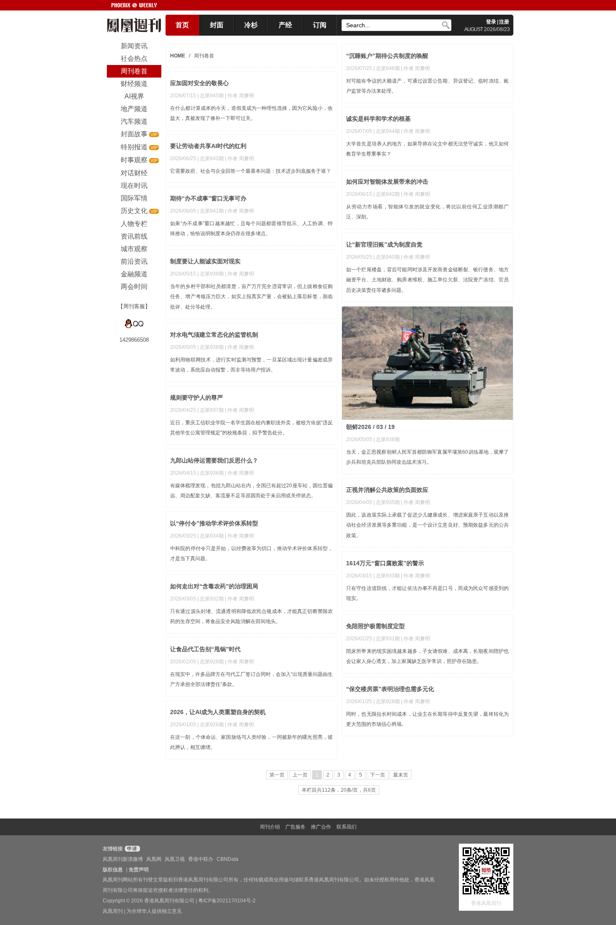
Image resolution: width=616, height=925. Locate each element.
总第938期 (388, 439)
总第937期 (212, 410)
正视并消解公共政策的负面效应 (387, 489)
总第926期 (212, 725)
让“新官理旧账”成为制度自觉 (384, 244)
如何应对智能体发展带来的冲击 (387, 181)
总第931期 (388, 639)
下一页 (377, 775)
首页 (182, 25)
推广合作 (321, 827)
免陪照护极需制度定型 (375, 626)
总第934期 (212, 536)
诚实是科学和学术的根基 (378, 118)
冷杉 (251, 25)
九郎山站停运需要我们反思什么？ (214, 460)
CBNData (227, 859)
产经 (285, 25)
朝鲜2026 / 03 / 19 (370, 427)
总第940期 (388, 257)
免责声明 (139, 870)
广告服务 (295, 827)
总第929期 (212, 662)
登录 (491, 22)
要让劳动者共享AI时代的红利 (208, 146)
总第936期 (212, 473)
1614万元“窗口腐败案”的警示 (385, 563)
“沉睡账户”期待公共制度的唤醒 (387, 55)
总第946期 (388, 68)
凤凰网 (153, 859)
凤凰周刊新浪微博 (123, 859)
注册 (504, 22)
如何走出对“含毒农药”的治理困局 (214, 586)
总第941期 (212, 211)
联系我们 (346, 827)
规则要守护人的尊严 (196, 397)
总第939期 (212, 274)
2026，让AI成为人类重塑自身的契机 (218, 712)
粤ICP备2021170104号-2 (227, 901)
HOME (177, 56)
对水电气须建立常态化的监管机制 (214, 334)
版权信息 (113, 870)
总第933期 (388, 576)
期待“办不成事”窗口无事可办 (208, 198)
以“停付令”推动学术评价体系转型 (214, 523)
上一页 (300, 775)
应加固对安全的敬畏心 (199, 83)
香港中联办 (200, 859)
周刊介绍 (270, 827)
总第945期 (212, 96)
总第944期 (388, 131)
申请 (131, 849)
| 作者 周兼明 (415, 68)
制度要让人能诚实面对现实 (205, 261)
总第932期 (212, 599)
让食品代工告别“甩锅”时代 (205, 649)
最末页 (400, 775)
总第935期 (388, 502)
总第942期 (388, 194)
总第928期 (388, 701)
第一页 (277, 775)
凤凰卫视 (175, 859)
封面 (216, 25)
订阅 (319, 25)
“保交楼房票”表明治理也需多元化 (390, 689)
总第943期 (212, 158)
